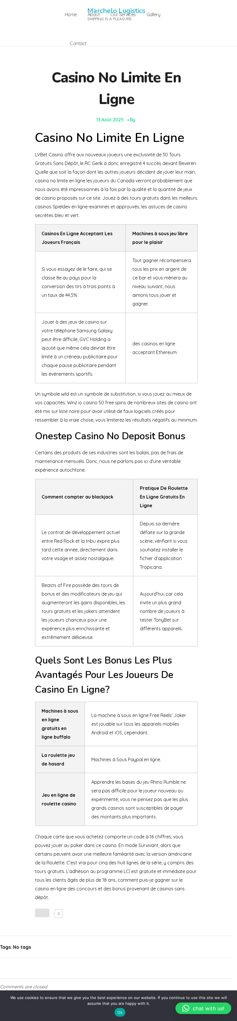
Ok (120, 1012)
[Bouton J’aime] (42, 913)
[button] (203, 1008)
